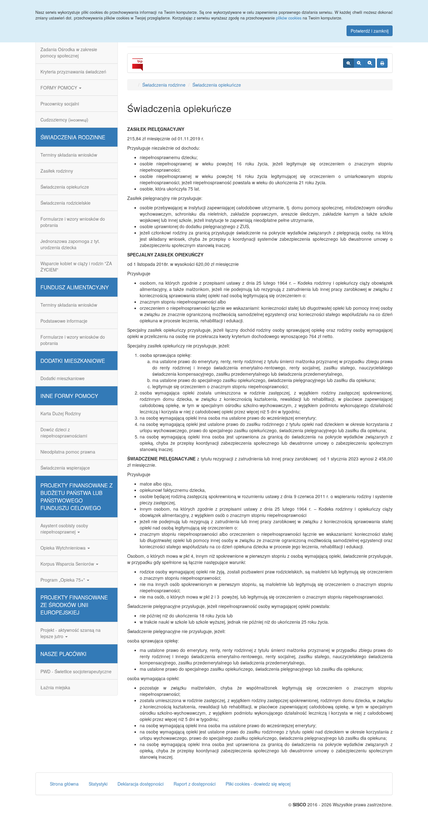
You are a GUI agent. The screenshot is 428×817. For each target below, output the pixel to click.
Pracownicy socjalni (59, 103)
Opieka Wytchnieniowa (63, 548)
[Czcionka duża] (369, 63)
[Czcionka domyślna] (348, 63)
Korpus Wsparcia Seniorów (67, 564)
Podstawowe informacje (63, 321)
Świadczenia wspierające (65, 468)
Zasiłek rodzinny (56, 171)
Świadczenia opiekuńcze (64, 187)
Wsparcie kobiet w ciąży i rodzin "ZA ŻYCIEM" (76, 266)
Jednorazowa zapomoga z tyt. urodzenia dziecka (70, 244)
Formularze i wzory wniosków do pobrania (72, 222)
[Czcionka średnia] (358, 63)
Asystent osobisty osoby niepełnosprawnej (64, 528)
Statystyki (98, 784)
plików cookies (288, 18)
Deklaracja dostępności (140, 784)
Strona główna (64, 784)
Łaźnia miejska (55, 687)
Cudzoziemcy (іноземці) (64, 119)
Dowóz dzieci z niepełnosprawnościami (63, 432)
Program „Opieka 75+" (63, 580)
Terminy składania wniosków (68, 155)
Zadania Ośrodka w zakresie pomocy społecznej (68, 52)
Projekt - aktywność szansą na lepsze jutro (70, 633)
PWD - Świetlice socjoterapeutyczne (76, 671)
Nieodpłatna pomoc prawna (67, 452)
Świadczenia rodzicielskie (65, 203)
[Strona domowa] (133, 85)
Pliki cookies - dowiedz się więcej (258, 784)
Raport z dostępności (195, 784)
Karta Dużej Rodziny (60, 413)
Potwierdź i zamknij (370, 31)
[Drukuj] (382, 63)
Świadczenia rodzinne (163, 85)
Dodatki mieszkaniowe (62, 378)
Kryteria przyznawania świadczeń (73, 71)
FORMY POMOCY (59, 87)
